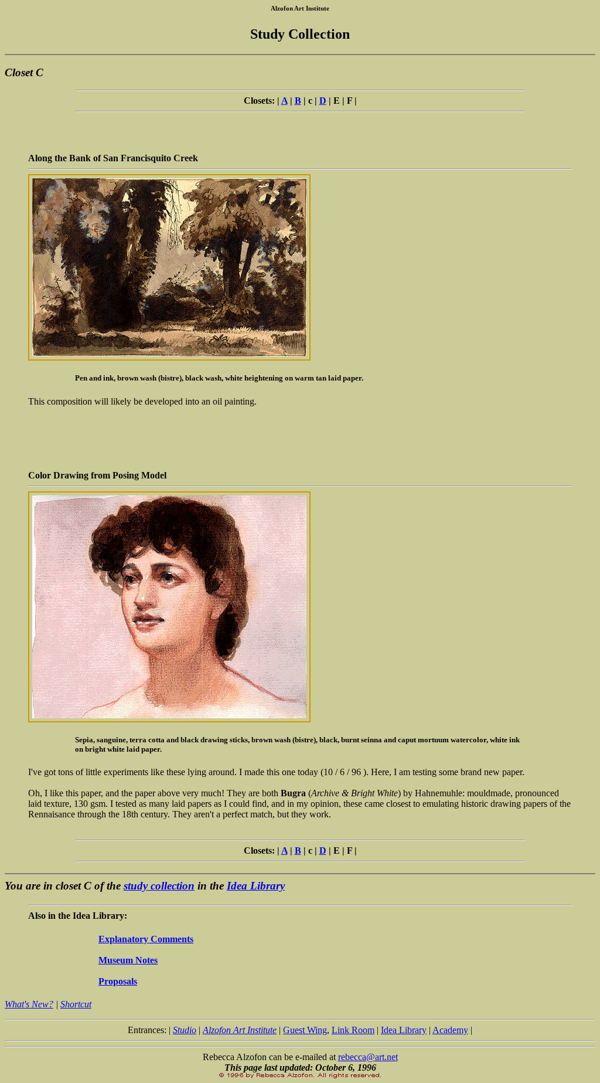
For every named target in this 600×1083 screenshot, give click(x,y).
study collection (159, 886)
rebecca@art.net (368, 1057)
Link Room (353, 1030)
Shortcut (75, 1004)
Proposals (117, 981)
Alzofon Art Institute (240, 1030)
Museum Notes (128, 960)
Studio (184, 1030)
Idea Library (256, 886)
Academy (450, 1030)
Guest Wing (305, 1030)
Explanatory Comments (145, 939)
